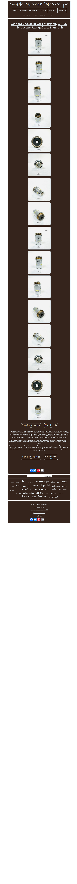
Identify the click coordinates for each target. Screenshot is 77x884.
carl (16, 493)
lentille (42, 496)
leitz (35, 489)
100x (53, 489)
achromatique (29, 493)
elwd (13, 486)
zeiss (18, 485)
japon (58, 482)
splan (46, 493)
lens (41, 489)
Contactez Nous (39, 507)
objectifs (64, 486)
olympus (25, 496)
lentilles (26, 489)
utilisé (53, 482)
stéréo (17, 482)
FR (41, 516)
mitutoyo (33, 486)
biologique (56, 486)
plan (23, 481)
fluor (34, 497)
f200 (59, 490)
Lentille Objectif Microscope (39, 504)
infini (64, 482)
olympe (30, 482)
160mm (53, 493)
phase (12, 482)
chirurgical (53, 497)
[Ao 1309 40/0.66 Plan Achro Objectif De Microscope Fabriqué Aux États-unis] (39, 43)
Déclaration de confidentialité (39, 510)
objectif (45, 485)
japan (20, 493)
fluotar (60, 493)
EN (38, 516)
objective (12, 490)
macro (24, 486)
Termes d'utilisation (39, 513)
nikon (39, 492)
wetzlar (17, 490)
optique (65, 490)
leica (47, 489)
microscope (41, 481)
